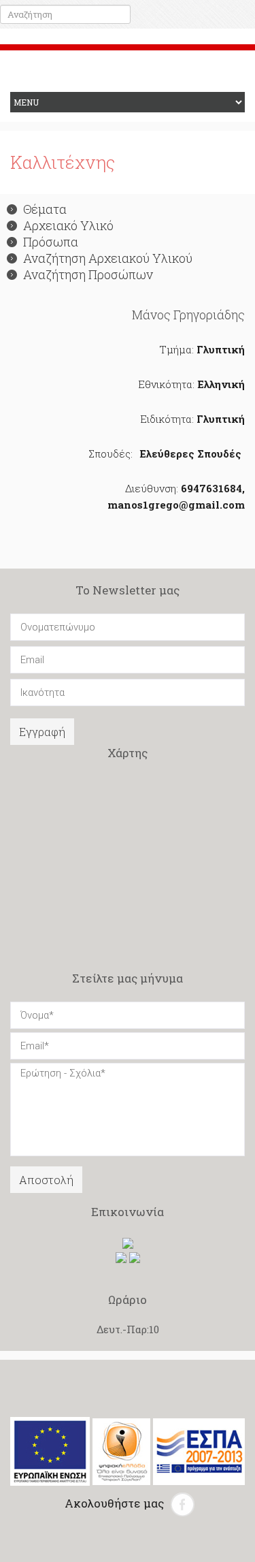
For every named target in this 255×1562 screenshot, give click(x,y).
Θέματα (45, 209)
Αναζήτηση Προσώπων (88, 274)
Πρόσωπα (50, 242)
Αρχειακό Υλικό (68, 225)
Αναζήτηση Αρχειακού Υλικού (107, 258)
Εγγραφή (42, 731)
